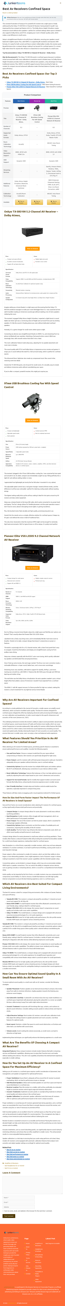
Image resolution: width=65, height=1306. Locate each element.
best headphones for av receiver (14, 1165)
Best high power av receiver (15, 1156)
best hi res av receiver (11, 1168)
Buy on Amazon (21, 202)
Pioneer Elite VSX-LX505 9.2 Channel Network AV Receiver (26, 87)
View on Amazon (32, 248)
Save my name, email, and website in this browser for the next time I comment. (28, 1211)
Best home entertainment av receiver (18, 1159)
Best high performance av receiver (17, 1154)
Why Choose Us (28, 1268)
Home (28, 1243)
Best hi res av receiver (14, 1149)
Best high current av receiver (16, 1152)
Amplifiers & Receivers (11, 1163)
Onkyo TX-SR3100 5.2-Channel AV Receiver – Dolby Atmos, (26, 82)
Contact (28, 1273)
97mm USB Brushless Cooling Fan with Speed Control (24, 84)
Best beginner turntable (53, 1243)
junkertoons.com (9, 1287)
